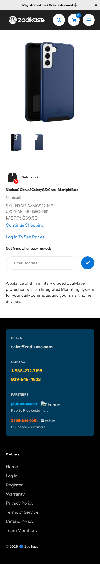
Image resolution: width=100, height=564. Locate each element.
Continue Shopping (25, 225)
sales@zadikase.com (32, 346)
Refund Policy (19, 521)
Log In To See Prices (25, 236)
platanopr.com (24, 403)
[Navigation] (89, 20)
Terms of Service (22, 512)
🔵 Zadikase (28, 546)
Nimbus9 (13, 197)
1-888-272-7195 (26, 370)
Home (12, 466)
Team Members (21, 530)
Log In (12, 475)
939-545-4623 (26, 379)
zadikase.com (24, 420)
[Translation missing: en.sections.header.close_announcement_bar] (96, 5)
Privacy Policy (19, 503)
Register (14, 485)
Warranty (15, 494)
